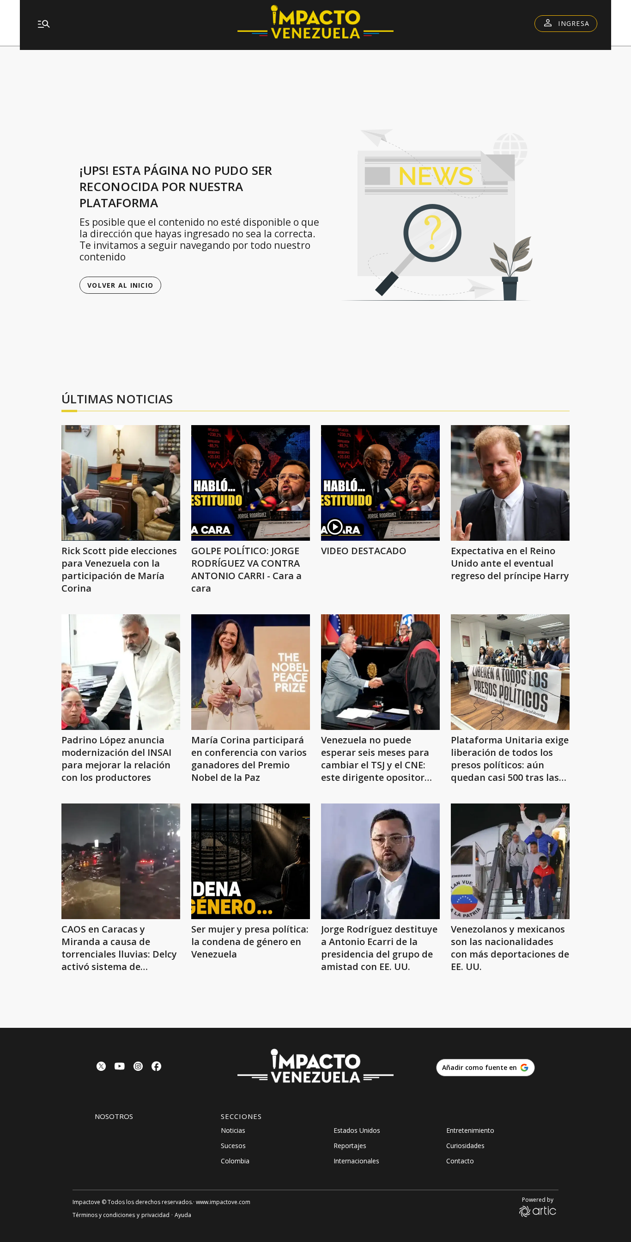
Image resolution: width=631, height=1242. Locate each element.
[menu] (124, 23)
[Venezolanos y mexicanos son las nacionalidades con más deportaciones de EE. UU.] (510, 861)
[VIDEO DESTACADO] (380, 483)
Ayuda (183, 1215)
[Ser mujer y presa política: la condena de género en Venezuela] (250, 861)
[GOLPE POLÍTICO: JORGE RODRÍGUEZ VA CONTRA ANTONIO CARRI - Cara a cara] (250, 483)
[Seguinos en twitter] (101, 1067)
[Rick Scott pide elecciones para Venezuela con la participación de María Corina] (120, 483)
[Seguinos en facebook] (157, 1067)
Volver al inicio (120, 285)
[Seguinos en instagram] (138, 1067)
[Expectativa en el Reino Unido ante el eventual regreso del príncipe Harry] (510, 483)
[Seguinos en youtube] (120, 1067)
